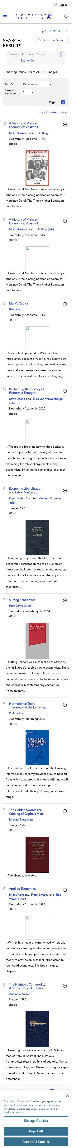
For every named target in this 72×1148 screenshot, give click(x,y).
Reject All (36, 1131)
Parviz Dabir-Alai (20, 498)
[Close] (67, 1095)
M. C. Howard (18, 133)
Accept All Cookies (36, 1142)
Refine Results (58, 31)
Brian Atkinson (18, 894)
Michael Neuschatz (21, 819)
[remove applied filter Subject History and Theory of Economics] (61, 54)
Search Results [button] (12, 43)
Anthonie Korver (19, 994)
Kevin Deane (17, 398)
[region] (36, 1119)
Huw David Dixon (20, 605)
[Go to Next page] (63, 102)
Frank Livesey (40, 894)
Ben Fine (14, 309)
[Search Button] (66, 16)
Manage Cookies (36, 1121)
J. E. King (42, 133)
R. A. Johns (16, 713)
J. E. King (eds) (44, 229)
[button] (5, 123)
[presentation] (37, 168)
